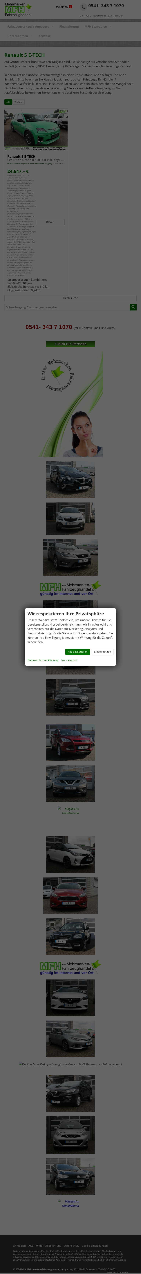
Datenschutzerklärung (43, 660)
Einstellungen (102, 651)
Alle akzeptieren (78, 651)
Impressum (69, 660)
